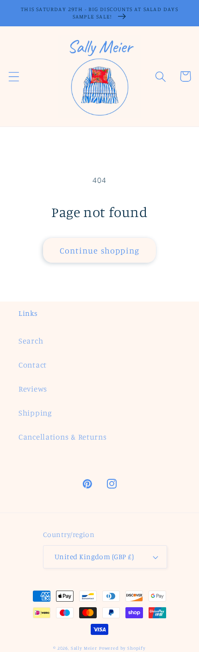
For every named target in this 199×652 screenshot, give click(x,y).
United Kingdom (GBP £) (94, 556)
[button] (14, 76)
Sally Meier (84, 648)
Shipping (35, 412)
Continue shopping (99, 250)
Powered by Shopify (122, 648)
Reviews (33, 388)
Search (31, 340)
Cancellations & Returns (63, 436)
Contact (33, 364)
